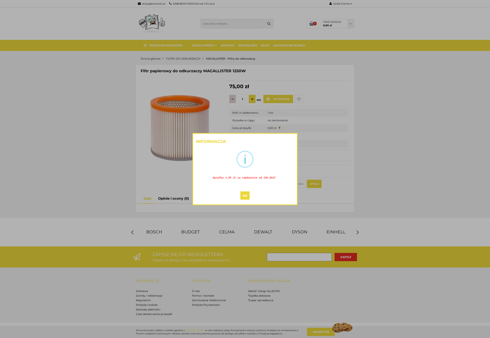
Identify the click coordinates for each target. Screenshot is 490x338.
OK (245, 195)
